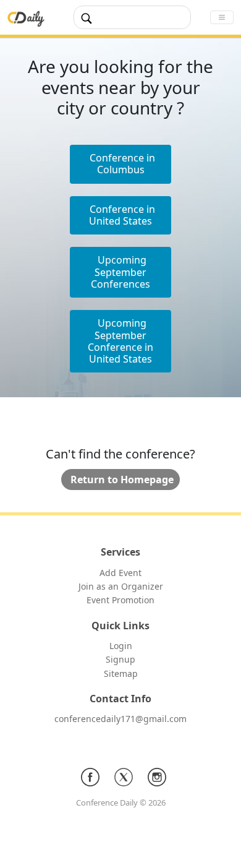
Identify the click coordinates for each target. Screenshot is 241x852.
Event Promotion (120, 600)
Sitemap (121, 673)
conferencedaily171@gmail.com (120, 719)
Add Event (120, 573)
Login (120, 646)
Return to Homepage (122, 479)
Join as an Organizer (120, 586)
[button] (120, 215)
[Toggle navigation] (222, 17)
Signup (120, 659)
